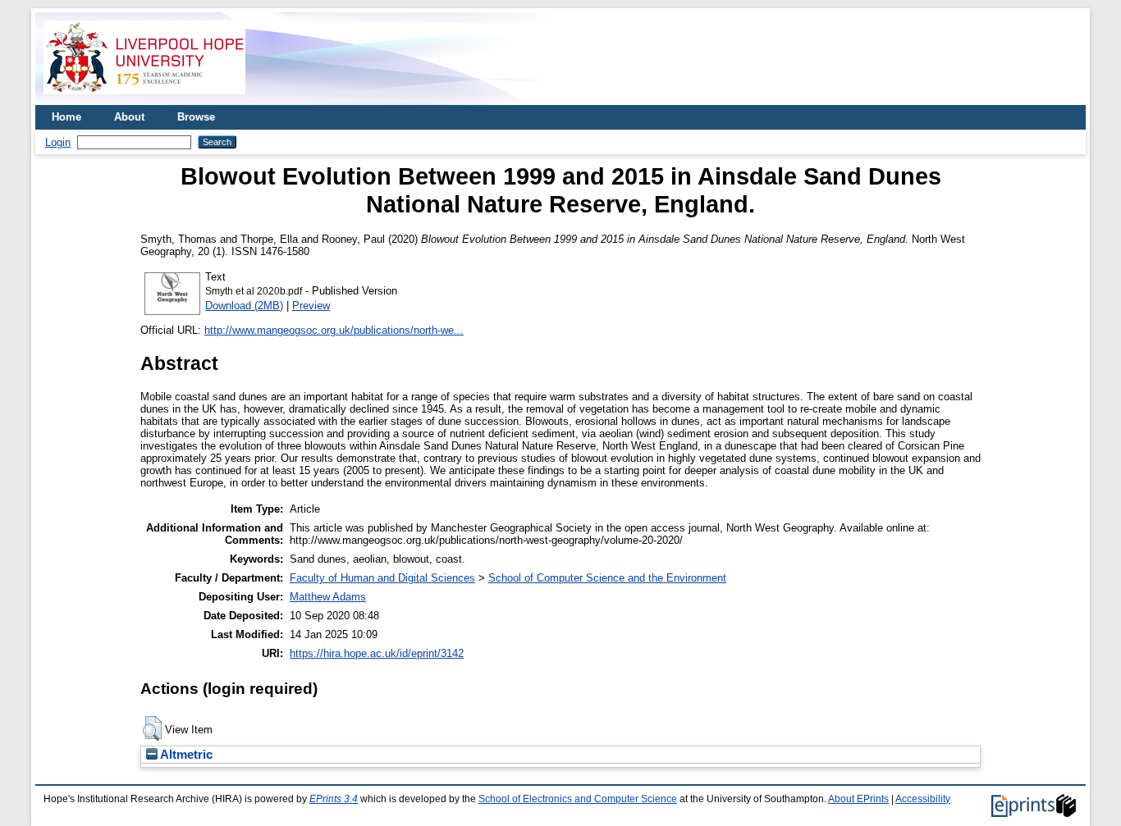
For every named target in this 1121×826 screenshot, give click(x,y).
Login (58, 142)
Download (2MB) (244, 305)
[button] (152, 728)
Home (66, 117)
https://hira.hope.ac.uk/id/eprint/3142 (377, 653)
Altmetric (185, 754)
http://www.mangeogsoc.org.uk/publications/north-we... (334, 330)
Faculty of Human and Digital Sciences (382, 578)
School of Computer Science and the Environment (607, 578)
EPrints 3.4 (333, 799)
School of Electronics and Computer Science (577, 799)
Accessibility (922, 799)
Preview (311, 305)
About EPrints (858, 799)
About (129, 117)
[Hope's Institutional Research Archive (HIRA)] (144, 99)
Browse (196, 117)
